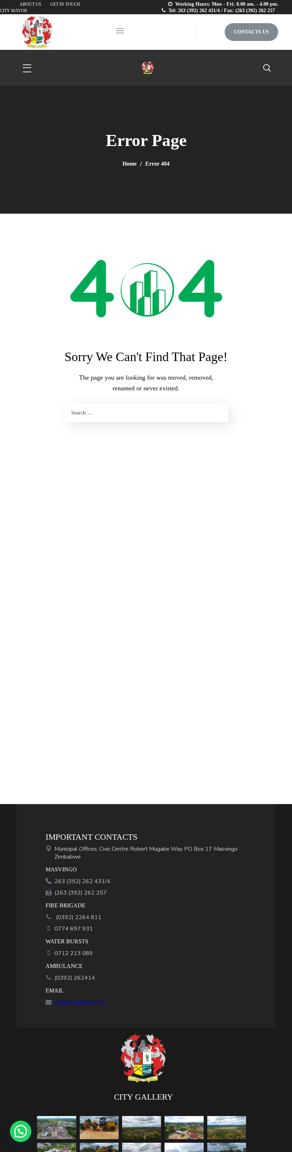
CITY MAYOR (13, 10)
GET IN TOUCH (65, 4)
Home (129, 164)
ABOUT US (30, 4)
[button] (210, 32)
